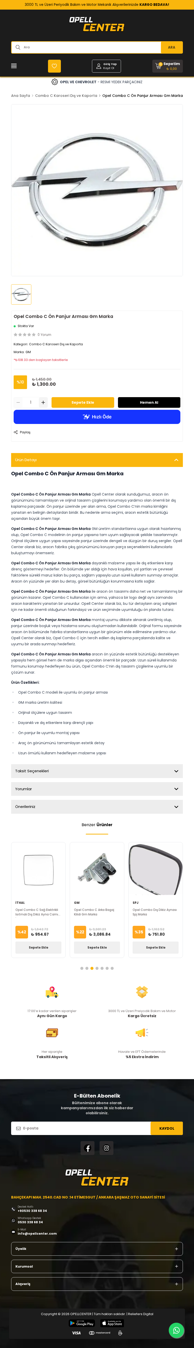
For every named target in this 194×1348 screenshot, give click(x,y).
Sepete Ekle (82, 402)
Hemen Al (149, 402)
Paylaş (25, 432)
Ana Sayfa (20, 95)
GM (28, 352)
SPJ (135, 903)
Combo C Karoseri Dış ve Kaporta (66, 95)
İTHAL (20, 903)
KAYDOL (166, 1128)
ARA (171, 47)
